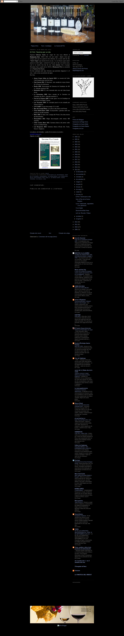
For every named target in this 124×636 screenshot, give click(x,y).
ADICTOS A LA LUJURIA (82, 253)
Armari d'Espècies (80, 299)
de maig (78, 189)
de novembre (80, 174)
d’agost (78, 182)
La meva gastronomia (81, 388)
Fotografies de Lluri (78, 128)
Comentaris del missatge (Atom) (48, 236)
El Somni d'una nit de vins (83, 328)
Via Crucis (39, 179)
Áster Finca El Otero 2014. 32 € (83, 420)
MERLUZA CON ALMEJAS (82, 287)
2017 (76, 159)
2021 (76, 149)
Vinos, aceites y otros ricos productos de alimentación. (83, 548)
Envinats (77, 460)
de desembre (80, 171)
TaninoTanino (79, 514)
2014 (76, 167)
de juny (78, 187)
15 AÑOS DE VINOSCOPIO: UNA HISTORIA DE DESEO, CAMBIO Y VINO (84, 256)
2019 (76, 154)
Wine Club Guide (80, 474)
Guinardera (43, 176)
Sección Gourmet (80, 238)
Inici (50, 233)
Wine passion (79, 500)
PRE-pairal (78, 316)
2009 (76, 229)
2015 (76, 164)
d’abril (78, 192)
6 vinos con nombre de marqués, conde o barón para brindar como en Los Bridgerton (83, 273)
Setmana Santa (55, 177)
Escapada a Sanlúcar (80, 515)
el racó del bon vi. (80, 418)
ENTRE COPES (79, 488)
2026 (76, 136)
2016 (76, 162)
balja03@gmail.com (78, 70)
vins (44, 179)
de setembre (80, 179)
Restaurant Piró (39, 177)
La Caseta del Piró (59, 46)
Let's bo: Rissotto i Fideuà (83, 213)
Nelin (31, 177)
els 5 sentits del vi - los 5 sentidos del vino (82, 561)
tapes (63, 177)
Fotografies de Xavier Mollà (80, 124)
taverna (32, 179)
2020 (76, 152)
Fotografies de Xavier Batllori (81, 126)
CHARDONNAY (79, 490)
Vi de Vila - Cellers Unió (81, 433)
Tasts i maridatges (46, 46)
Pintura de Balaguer (78, 119)
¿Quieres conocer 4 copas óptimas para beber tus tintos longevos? (82, 375)
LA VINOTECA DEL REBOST (83, 574)
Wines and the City (80, 269)
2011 (76, 224)
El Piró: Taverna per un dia (83, 196)
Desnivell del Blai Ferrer (82, 210)
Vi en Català (79, 208)
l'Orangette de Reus (80, 566)
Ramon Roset (79, 403)
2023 (76, 144)
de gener (78, 219)
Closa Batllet (51, 174)
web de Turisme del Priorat (80, 68)
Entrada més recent (35, 233)
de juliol (78, 184)
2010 (76, 227)
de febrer (79, 216)
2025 (76, 139)
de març (78, 194)
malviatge (78, 314)
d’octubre (79, 176)
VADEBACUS (78, 432)
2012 (76, 222)
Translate (86, 55)
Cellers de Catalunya (81, 445)
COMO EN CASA (80, 286)
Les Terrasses (63, 176)
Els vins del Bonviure (62, 8)
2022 (76, 147)
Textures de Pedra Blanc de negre (84, 330)
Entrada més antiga (64, 233)
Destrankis (60, 174)
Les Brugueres (52, 176)
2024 (76, 142)
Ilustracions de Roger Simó (80, 122)
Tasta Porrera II (79, 502)
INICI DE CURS (79, 346)
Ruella (48, 177)
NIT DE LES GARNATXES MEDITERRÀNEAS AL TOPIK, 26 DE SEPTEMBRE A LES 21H (83, 532)
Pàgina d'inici (34, 46)
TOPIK (77, 529)
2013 (76, 169)
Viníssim (77, 570)
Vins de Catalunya (80, 358)
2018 (76, 157)
